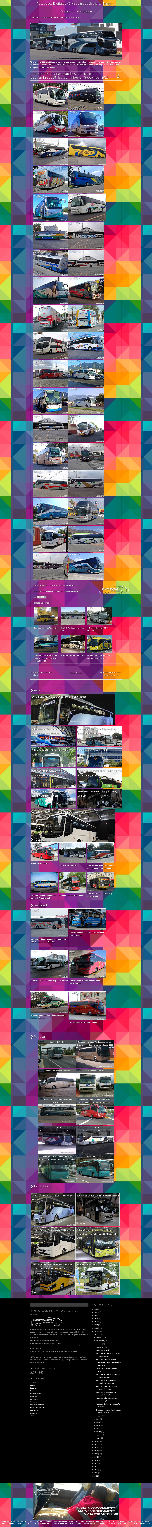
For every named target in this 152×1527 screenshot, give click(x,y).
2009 (96, 1466)
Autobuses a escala (102, 1350)
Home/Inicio (36, 17)
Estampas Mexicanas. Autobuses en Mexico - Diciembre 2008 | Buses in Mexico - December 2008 (57, 1131)
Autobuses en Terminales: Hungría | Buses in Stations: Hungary (99, 772)
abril (98, 1428)
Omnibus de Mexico (57, 1042)
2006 (96, 1476)
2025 (96, 1312)
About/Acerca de (63, 17)
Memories (33, 1413)
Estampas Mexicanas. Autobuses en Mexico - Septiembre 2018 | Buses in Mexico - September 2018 (70, 75)
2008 (96, 1470)
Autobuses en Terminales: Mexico (57, 1071)
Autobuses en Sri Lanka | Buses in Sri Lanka (50, 752)
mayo (98, 1425)
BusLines (33, 1388)
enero (98, 1438)
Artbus (32, 1385)
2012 (96, 1457)
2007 (96, 1473)
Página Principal (76, 673)
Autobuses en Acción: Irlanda (93, 750)
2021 (96, 1325)
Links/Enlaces (76, 17)
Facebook (51, 591)
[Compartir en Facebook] (45, 597)
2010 (96, 1463)
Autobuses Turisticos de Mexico (107, 1359)
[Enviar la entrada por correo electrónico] (34, 597)
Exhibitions (34, 1410)
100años (33, 1382)
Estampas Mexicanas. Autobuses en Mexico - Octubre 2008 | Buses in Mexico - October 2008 (95, 1043)
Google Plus (62, 591)
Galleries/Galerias (49, 17)
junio (98, 1422)
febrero (99, 1435)
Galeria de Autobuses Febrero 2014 (46, 628)
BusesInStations (35, 1394)
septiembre (100, 1347)
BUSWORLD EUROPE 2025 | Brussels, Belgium (97, 793)
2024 (96, 1315)
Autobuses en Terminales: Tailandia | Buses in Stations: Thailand (50, 731)
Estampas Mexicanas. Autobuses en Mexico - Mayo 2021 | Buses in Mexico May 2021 (45, 658)
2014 (96, 1451)
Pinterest (73, 591)
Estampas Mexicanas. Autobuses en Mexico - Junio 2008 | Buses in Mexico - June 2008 (95, 1100)
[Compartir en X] (43, 597)
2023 (96, 1318)
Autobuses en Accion (95, 1156)
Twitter (42, 591)
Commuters (34, 1399)
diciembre (100, 1337)
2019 (96, 1331)
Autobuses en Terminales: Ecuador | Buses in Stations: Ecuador (50, 793)
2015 (96, 1447)
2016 (96, 1444)
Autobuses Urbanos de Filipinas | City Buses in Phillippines (97, 731)
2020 (96, 1328)
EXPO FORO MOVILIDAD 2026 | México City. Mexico (59, 696)
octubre (99, 1344)
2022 (96, 1322)
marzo (98, 1432)
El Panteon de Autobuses (95, 1071)
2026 (96, 1309)
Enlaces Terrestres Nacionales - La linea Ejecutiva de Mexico (57, 1100)
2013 (96, 1454)
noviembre (100, 1341)
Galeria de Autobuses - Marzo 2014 (73, 655)
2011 (96, 1460)
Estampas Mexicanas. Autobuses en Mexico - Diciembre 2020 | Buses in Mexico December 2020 (95, 1131)
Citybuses (33, 1396)
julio (98, 1419)
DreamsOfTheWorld (37, 1405)
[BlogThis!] (40, 597)
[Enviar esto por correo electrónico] (38, 597)
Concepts (33, 1402)
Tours (32, 1416)
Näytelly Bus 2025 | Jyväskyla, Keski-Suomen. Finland (59, 812)
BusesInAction (35, 1391)
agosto (99, 1416)
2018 (96, 1334)
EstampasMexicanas (67, 585)
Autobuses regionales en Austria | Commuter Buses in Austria (48, 772)
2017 (96, 1441)
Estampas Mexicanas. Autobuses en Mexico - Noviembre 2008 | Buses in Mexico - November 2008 (57, 1159)
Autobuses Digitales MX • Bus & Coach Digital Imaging (76, 3)
